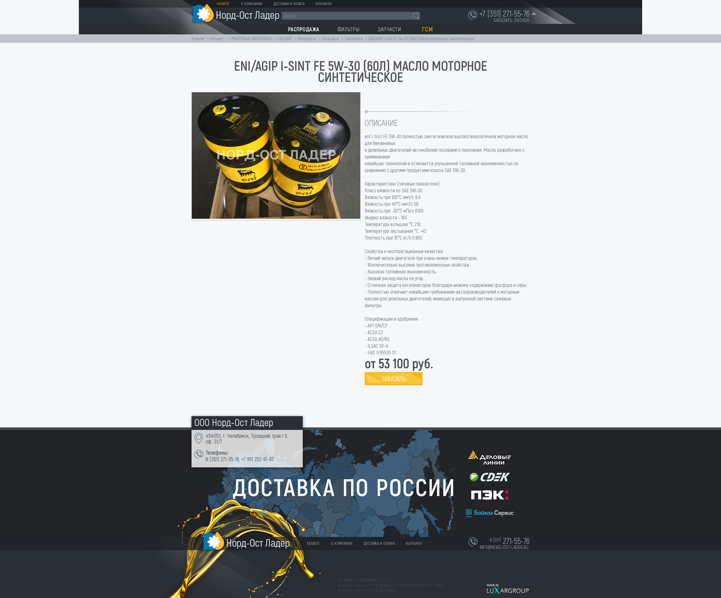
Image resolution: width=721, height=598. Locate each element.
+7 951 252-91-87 (257, 459)
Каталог (223, 3)
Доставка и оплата (288, 3)
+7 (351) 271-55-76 (504, 13)
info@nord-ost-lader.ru (504, 547)
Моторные (307, 38)
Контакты (324, 3)
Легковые (330, 38)
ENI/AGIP (285, 38)
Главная (198, 38)
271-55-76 (230, 459)
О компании (251, 3)
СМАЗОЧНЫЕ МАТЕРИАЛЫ (251, 38)
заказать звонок (511, 20)
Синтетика (353, 38)
